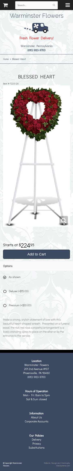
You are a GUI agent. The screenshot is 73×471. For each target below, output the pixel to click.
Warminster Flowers (36, 15)
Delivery (36, 439)
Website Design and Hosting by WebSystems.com (57, 464)
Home (6, 58)
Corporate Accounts (36, 421)
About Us (36, 417)
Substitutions (37, 447)
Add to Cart (36, 254)
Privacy (36, 443)
